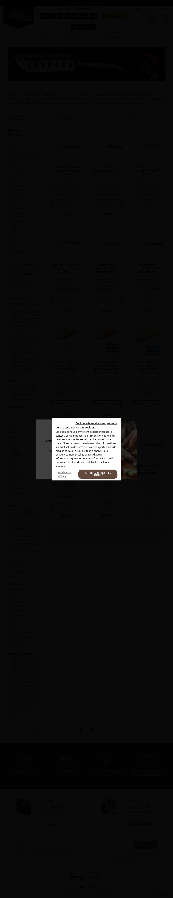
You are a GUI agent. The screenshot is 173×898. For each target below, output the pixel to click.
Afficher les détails (64, 474)
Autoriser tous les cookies (98, 474)
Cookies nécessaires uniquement (96, 423)
